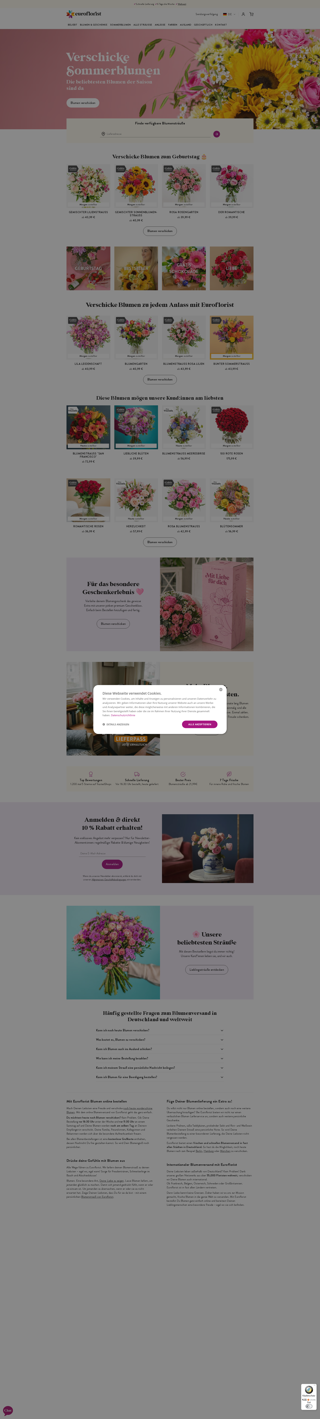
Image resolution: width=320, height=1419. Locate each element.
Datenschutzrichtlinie (123, 715)
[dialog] (160, 709)
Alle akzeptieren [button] (199, 724)
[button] (115, 724)
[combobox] (220, 689)
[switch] (309, 1406)
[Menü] (315, 1386)
